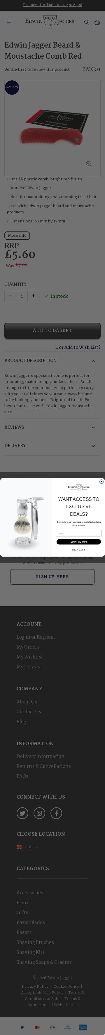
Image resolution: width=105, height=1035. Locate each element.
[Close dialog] (101, 482)
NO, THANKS (78, 550)
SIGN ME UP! (79, 542)
